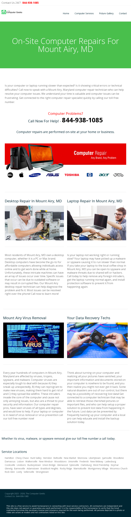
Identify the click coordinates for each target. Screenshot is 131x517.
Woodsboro (60, 461)
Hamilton (9, 457)
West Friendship (101, 464)
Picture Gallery (106, 13)
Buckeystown (34, 464)
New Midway (96, 461)
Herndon (47, 457)
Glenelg (8, 468)
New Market (70, 457)
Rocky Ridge (66, 468)
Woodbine (118, 457)
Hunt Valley (36, 457)
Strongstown (42, 471)
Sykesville (74, 464)
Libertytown (95, 457)
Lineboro (21, 464)
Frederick (84, 461)
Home (66, 13)
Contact (123, 13)
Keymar (115, 464)
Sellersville (29, 471)
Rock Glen (10, 471)
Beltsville (58, 457)
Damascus (10, 461)
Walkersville (31, 461)
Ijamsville (107, 457)
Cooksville (10, 464)
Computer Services (84, 13)
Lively (19, 471)
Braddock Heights (49, 468)
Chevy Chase (22, 457)
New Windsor (46, 461)
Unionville (73, 461)
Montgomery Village (98, 468)
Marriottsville (80, 468)
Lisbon (20, 461)
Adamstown (33, 468)
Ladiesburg (110, 461)
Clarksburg (86, 464)
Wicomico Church (118, 468)
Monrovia (82, 457)
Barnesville (19, 468)
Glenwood (62, 464)
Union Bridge (49, 464)
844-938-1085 (30, 2)
